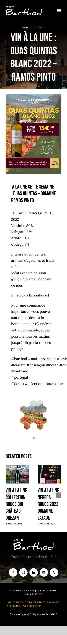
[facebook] (13, 572)
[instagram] (23, 572)
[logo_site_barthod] (24, 7)
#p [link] (13, 377)
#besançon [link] (35, 365)
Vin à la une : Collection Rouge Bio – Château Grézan (17, 474)
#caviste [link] (18, 365)
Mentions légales (19, 614)
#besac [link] (52, 365)
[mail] (44, 572)
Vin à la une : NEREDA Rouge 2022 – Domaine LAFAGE (49, 474)
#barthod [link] (19, 358)
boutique (40, 295)
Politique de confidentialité (43, 614)
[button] (8, 495)
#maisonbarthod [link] (42, 358)
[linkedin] (33, 572)
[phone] (54, 572)
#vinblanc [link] (19, 371)
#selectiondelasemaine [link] (44, 383)
